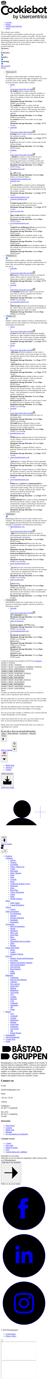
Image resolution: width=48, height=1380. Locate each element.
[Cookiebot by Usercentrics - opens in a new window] (24, 19)
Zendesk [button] (13, 151)
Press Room (10, 1126)
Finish (4, 736)
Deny (3, 733)
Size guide (9, 1145)
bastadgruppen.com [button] (17, 170)
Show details (5, 66)
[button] (28, 181)
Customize (23, 733)
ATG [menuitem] (12, 1014)
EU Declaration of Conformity (17, 1134)
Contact (8, 770)
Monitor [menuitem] (13, 1022)
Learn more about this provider (21, 89)
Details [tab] (8, 24)
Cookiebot (38, 661)
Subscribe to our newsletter (11, 1162)
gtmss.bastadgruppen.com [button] (19, 458)
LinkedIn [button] (13, 128)
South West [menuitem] (14, 1024)
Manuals (9, 1132)
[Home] (2, 848)
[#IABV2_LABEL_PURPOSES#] (13, 671)
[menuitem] (9, 856)
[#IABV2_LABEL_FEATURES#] (12, 678)
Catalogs (9, 1128)
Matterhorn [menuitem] (14, 1020)
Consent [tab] (9, 22)
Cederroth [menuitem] (14, 1016)
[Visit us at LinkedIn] (24, 1279)
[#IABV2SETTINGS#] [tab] (14, 26)
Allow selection (13, 733)
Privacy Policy (11, 1336)
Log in (4, 837)
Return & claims (12, 1148)
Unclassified (11, 600)
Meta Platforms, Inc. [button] (17, 528)
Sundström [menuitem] (14, 1027)
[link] (12, 860)
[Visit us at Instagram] (24, 1326)
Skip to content (6, 750)
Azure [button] (12, 86)
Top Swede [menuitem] (14, 1029)
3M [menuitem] (11, 1031)
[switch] (2, 55)
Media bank (10, 765)
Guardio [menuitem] (13, 1018)
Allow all (32, 733)
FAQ (7, 1150)
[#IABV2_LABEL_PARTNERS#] (12, 684)
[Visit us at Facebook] (24, 1231)
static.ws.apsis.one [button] (17, 212)
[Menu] (5, 851)
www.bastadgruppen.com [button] (19, 224)
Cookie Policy (11, 1334)
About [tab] (8, 28)
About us (9, 767)
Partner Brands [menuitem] (15, 1033)
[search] (2, 852)
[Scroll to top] (2, 1340)
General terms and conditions (16, 1152)
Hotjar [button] (12, 346)
